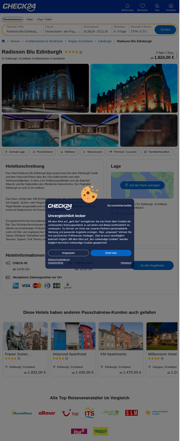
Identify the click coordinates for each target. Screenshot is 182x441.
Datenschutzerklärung (59, 259)
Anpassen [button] (68, 253)
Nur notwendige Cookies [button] (119, 205)
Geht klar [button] (111, 253)
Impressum (126, 262)
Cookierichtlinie (55, 262)
